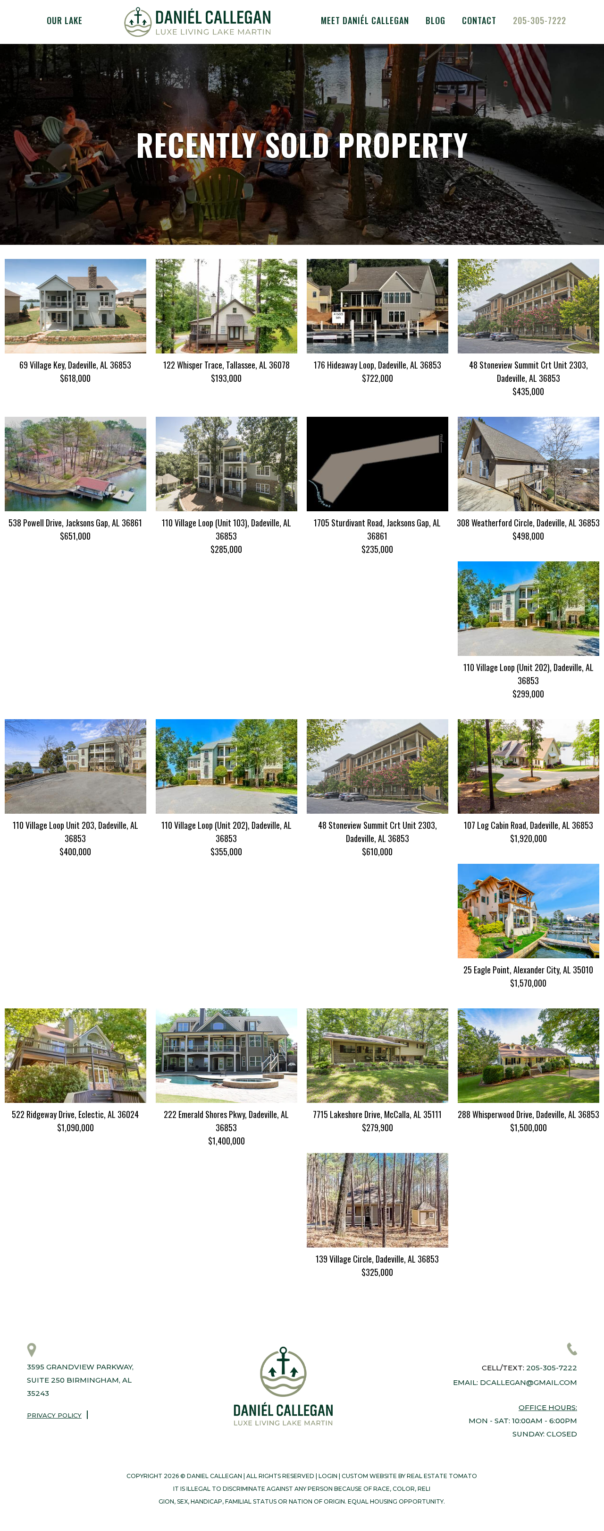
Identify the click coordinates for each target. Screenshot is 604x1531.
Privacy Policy (54, 1415)
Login (328, 1475)
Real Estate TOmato (442, 1475)
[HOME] (197, 22)
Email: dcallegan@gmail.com (515, 1382)
